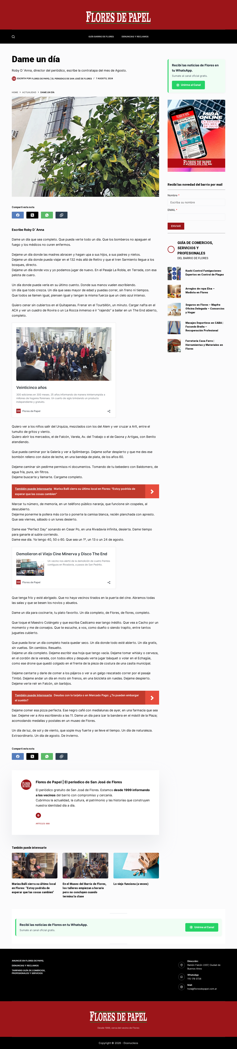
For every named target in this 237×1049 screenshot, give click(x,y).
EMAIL (172, 210)
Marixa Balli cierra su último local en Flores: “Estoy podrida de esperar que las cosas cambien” (34, 888)
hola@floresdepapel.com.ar (202, 988)
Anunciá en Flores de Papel (28, 960)
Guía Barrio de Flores (101, 36)
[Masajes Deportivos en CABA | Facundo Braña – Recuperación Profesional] (174, 327)
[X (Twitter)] (32, 215)
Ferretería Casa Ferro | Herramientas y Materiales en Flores (204, 344)
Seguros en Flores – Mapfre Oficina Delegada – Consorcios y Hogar (204, 308)
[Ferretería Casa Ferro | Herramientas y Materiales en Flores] (174, 345)
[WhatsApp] (47, 215)
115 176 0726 (194, 978)
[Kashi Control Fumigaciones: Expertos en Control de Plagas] (174, 273)
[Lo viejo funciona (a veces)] (136, 865)
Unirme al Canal (191, 84)
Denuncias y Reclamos (135, 36)
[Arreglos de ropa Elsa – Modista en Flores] (174, 291)
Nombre (173, 195)
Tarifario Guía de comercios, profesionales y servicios (28, 971)
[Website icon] (38, 815)
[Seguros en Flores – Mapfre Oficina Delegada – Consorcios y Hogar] (174, 309)
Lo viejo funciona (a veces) (130, 884)
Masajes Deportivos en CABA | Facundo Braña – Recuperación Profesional (204, 326)
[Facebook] (18, 215)
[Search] (13, 36)
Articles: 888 (43, 823)
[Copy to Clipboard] (61, 215)
